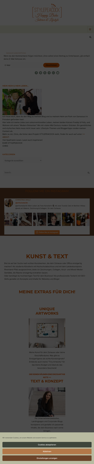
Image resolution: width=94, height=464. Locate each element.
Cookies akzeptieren (47, 445)
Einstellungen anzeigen (47, 458)
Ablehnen (47, 451)
